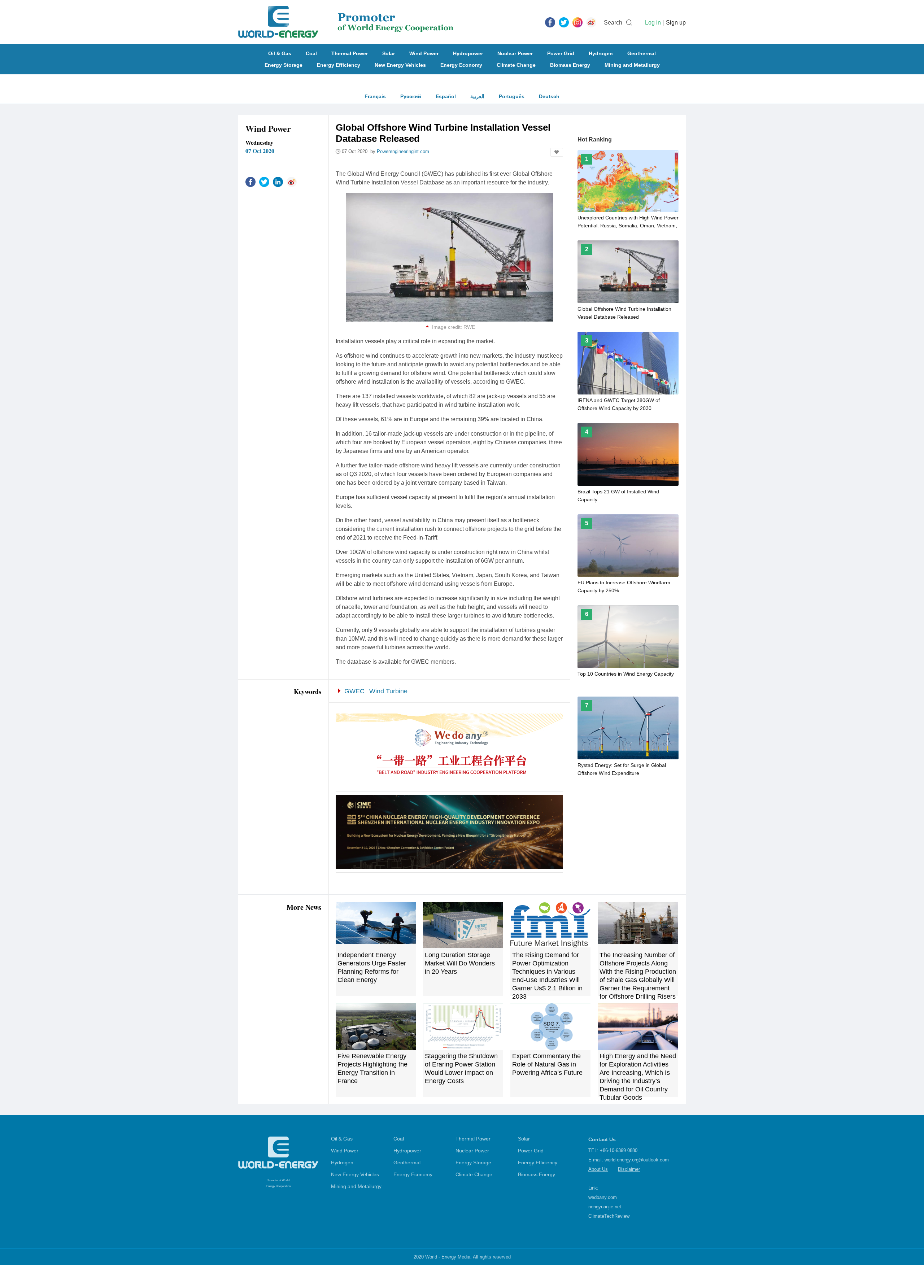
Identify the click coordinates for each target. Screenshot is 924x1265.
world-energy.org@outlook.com (637, 1160)
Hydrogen (601, 53)
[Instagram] (577, 22)
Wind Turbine (388, 691)
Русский (410, 96)
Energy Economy (461, 65)
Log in (653, 22)
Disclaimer (629, 1169)
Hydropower (468, 53)
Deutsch (549, 96)
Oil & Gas (279, 53)
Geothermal (641, 53)
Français (375, 96)
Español (446, 96)
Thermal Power (349, 53)
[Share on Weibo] (292, 181)
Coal (311, 53)
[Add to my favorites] (556, 152)
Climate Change (516, 65)
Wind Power (424, 53)
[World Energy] (346, 22)
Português (511, 96)
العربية (477, 96)
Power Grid (560, 53)
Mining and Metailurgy (632, 65)
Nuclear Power (515, 53)
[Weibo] (591, 22)
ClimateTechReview (608, 1216)
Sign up (676, 22)
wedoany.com (602, 1197)
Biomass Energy (570, 65)
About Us (598, 1169)
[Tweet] (564, 22)
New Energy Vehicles (400, 65)
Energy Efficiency (338, 65)
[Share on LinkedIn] (278, 181)
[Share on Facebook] (250, 181)
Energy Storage (283, 65)
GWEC (354, 691)
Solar (388, 53)
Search (613, 22)
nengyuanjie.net (604, 1206)
